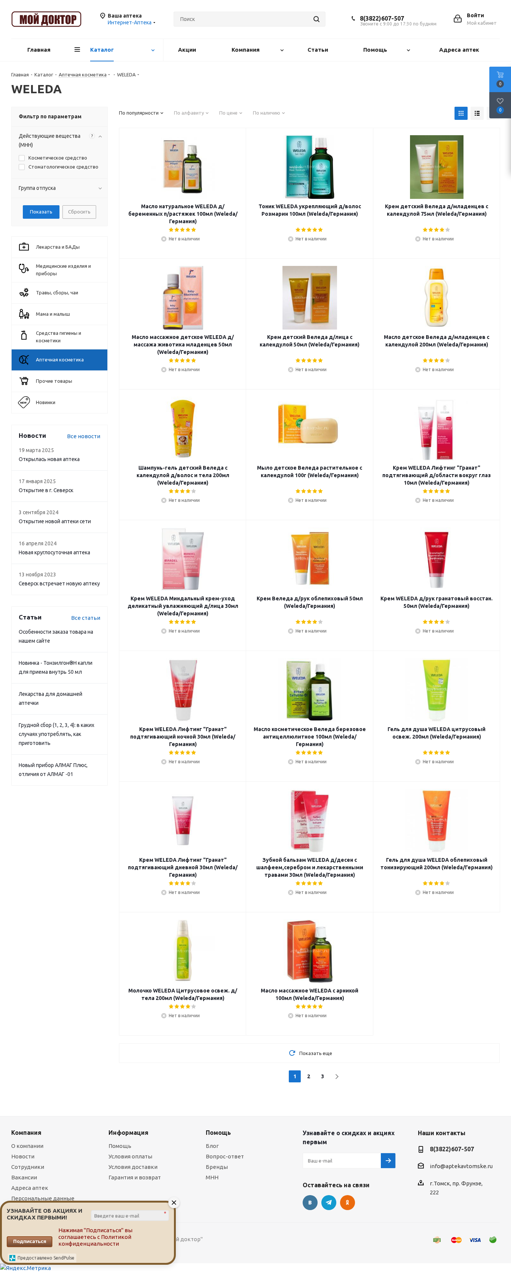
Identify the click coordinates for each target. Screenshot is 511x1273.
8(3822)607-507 (382, 18)
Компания (26, 1132)
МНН (212, 1177)
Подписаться (29, 1241)
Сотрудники (27, 1167)
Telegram (328, 1202)
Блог (212, 1146)
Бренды (217, 1167)
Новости (22, 1156)
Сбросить (79, 211)
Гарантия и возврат (134, 1177)
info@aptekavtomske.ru (461, 1166)
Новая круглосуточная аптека (54, 552)
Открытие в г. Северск (46, 490)
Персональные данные (42, 1198)
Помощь (119, 1146)
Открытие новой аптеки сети (55, 521)
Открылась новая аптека (49, 459)
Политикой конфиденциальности (94, 1240)
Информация (128, 1132)
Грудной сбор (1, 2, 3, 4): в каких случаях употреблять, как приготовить (56, 734)
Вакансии (24, 1177)
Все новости (83, 436)
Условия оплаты (130, 1156)
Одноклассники (347, 1202)
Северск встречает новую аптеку (59, 584)
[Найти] (316, 19)
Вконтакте (310, 1202)
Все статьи (85, 618)
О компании (27, 1146)
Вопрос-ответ (225, 1156)
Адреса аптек (29, 1188)
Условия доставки (132, 1167)
